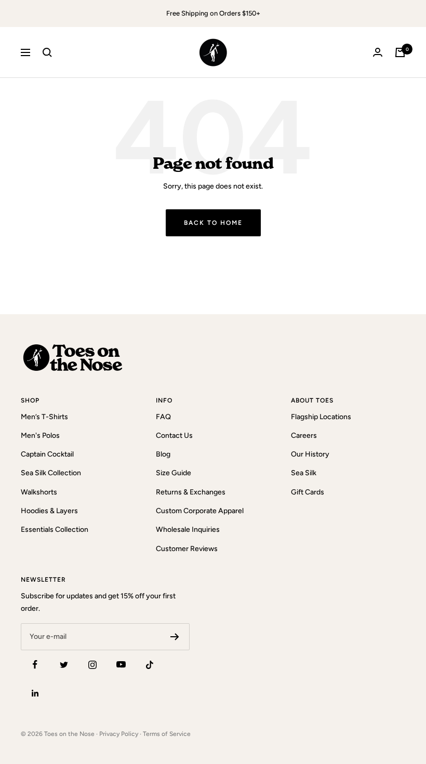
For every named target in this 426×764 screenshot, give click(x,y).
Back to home (213, 222)
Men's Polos (40, 435)
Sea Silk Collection (51, 472)
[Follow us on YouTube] (120, 664)
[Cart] (400, 52)
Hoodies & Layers (49, 510)
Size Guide (173, 472)
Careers (304, 435)
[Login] (377, 52)
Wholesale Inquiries (188, 529)
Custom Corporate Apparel (200, 510)
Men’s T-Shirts (44, 416)
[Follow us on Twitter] (63, 664)
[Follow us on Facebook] (35, 664)
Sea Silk (303, 472)
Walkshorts (39, 492)
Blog (163, 454)
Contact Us (174, 435)
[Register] (174, 636)
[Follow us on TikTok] (149, 664)
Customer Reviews (187, 548)
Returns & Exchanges (190, 492)
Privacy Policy (118, 734)
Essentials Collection (54, 529)
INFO (164, 400)
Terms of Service (167, 734)
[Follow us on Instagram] (92, 664)
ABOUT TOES (312, 400)
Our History (310, 454)
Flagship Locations (321, 416)
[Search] (47, 52)
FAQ (163, 416)
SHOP (30, 400)
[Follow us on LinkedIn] (35, 693)
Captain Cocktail (47, 454)
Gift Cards (307, 492)
